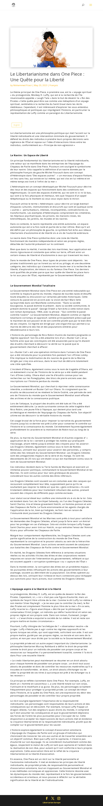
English (17, 125)
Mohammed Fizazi (22, 85)
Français (53, 85)
